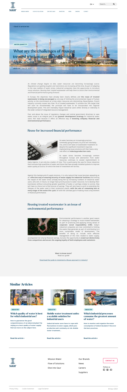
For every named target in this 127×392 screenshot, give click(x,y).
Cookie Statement (28, 389)
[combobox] (105, 4)
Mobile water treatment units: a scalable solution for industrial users (63, 316)
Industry (16, 68)
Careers (82, 368)
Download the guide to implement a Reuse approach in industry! (64, 260)
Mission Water (55, 359)
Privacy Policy (13, 389)
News (81, 363)
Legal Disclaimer (43, 389)
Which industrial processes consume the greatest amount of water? (100, 316)
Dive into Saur (54, 368)
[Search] (114, 4)
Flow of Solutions (56, 363)
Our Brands (84, 359)
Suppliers (83, 372)
